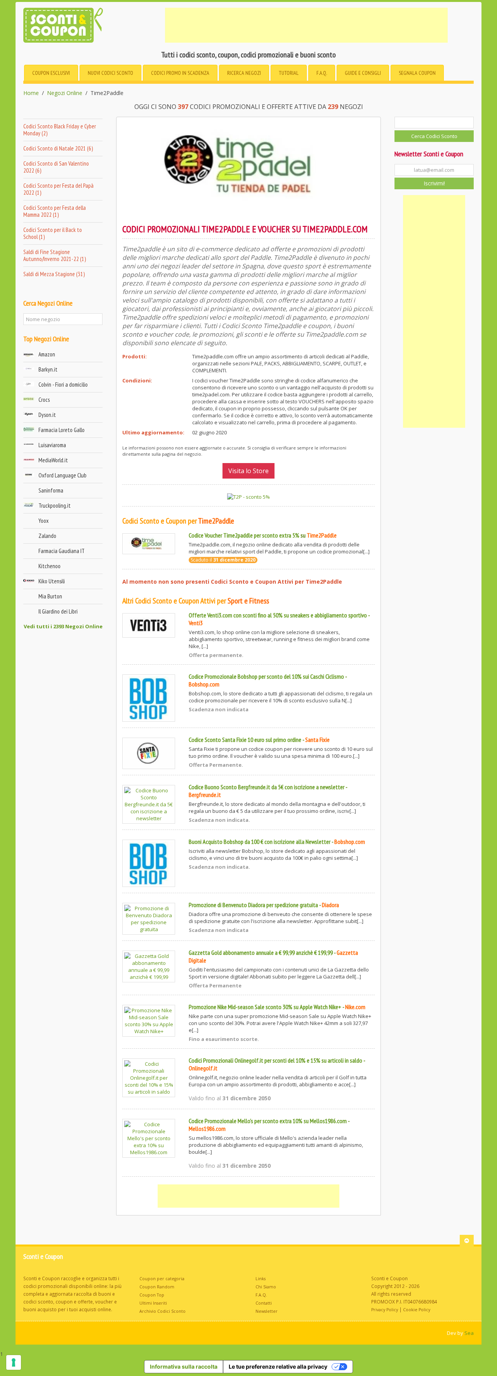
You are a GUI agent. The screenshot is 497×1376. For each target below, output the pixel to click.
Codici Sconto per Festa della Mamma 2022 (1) (54, 211)
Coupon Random (156, 1287)
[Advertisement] (306, 25)
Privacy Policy (384, 1309)
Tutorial (289, 72)
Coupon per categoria (161, 1278)
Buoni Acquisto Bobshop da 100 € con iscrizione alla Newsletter (259, 841)
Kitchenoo (49, 566)
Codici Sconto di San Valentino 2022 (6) (56, 167)
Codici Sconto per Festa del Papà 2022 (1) (58, 189)
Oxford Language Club (62, 475)
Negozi (244, 72)
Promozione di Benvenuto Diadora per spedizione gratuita (253, 905)
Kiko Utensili (51, 581)
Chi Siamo (265, 1287)
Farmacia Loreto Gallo (61, 430)
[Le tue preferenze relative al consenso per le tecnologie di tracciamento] (13, 1362)
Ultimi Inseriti (153, 1303)
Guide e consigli (363, 72)
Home (31, 93)
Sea (469, 1332)
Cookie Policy (416, 1309)
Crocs (44, 399)
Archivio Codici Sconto (162, 1311)
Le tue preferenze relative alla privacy (278, 1366)
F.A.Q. (321, 72)
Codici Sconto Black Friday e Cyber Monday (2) (59, 130)
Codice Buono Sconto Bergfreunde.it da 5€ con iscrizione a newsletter (266, 787)
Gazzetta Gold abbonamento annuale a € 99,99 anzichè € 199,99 (261, 952)
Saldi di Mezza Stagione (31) (54, 274)
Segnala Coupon (417, 72)
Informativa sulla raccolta (183, 1366)
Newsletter (266, 1311)
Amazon (46, 354)
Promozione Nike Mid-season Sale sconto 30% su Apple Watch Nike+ (265, 1007)
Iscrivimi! (434, 183)
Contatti (263, 1303)
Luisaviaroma (52, 445)
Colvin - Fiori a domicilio (63, 384)
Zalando (47, 535)
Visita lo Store (248, 471)
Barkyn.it (47, 369)
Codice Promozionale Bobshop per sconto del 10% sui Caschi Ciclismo (266, 676)
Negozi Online (64, 93)
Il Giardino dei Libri (58, 611)
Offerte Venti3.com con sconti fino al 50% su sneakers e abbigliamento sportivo (278, 615)
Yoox (43, 520)
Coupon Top (151, 1295)
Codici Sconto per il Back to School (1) (52, 233)
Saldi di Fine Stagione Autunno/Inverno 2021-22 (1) (54, 255)
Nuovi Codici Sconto (110, 72)
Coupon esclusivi (51, 72)
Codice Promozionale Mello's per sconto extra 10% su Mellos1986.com (268, 1121)
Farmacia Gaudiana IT (61, 551)
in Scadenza (180, 72)
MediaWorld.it (53, 460)
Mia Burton (50, 596)
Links (260, 1278)
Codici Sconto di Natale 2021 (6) (58, 148)
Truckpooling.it (54, 505)
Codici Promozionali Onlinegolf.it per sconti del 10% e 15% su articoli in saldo (275, 1060)
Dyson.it (47, 414)
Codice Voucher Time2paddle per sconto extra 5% (244, 535)
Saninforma (50, 490)
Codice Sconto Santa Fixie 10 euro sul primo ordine (245, 739)
